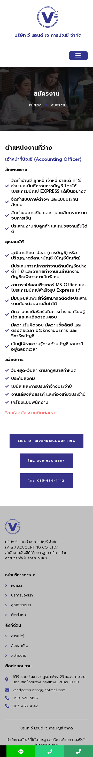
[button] (46, 441)
